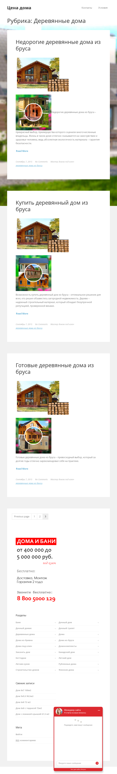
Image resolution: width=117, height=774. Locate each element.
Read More (22, 151)
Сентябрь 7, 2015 (24, 161)
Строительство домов (27, 669)
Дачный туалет (67, 628)
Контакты (87, 7)
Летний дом (65, 658)
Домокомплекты (68, 646)
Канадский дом (67, 652)
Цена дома (19, 8)
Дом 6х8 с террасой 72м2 (29, 708)
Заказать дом (23, 652)
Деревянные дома (25, 634)
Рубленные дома (67, 664)
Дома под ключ (24, 646)
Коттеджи (21, 658)
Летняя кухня (23, 664)
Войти (19, 734)
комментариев (26, 740)
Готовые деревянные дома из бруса (55, 368)
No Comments (41, 161)
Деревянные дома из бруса (29, 165)
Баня (18, 622)
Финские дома (66, 669)
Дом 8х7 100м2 (23, 690)
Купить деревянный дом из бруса (52, 206)
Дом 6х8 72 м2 (23, 702)
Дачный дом (65, 622)
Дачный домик (24, 628)
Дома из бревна (24, 640)
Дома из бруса (66, 640)
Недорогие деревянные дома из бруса (58, 45)
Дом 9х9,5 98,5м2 (24, 696)
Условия (103, 7)
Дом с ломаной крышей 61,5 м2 (32, 714)
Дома (61, 634)
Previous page (21, 516)
